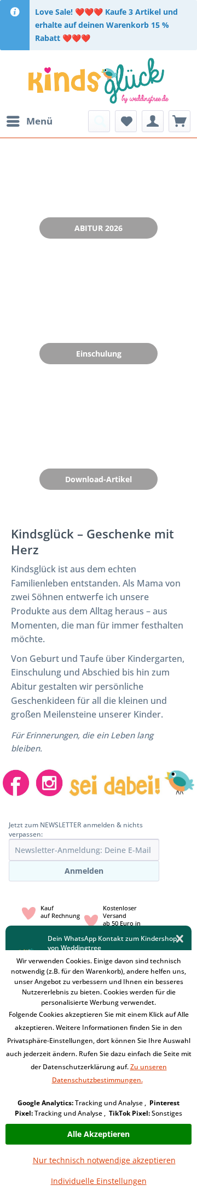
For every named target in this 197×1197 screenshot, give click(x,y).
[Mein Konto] (153, 121)
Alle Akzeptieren (98, 1134)
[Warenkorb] (179, 121)
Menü (39, 121)
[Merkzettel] (126, 121)
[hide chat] (179, 939)
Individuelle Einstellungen (99, 1181)
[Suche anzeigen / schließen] (99, 121)
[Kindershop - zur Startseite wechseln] (98, 80)
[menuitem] (29, 121)
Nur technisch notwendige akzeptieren (104, 1160)
